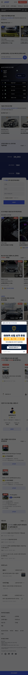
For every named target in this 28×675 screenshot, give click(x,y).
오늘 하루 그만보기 (6, 351)
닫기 (24, 351)
